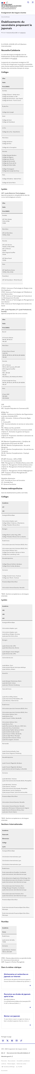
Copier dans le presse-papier (21, 1040)
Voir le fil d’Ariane (5, 17)
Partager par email (16, 1040)
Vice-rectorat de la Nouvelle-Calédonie (17, 1053)
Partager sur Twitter (7, 1040)
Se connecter (4, 1070)
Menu (32, 2)
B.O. (2, 1053)
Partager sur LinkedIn (12, 1040)
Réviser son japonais (12, 1016)
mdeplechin (23, 32)
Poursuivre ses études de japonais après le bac (17, 995)
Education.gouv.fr (6, 1056)
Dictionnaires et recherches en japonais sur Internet (16, 975)
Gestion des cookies (21, 1064)
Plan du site (4, 1061)
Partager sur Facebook (3, 1040)
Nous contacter (11, 1061)
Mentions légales (11, 1064)
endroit (14, 58)
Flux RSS (20, 1066)
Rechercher (28, 2)
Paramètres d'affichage (9, 1066)
